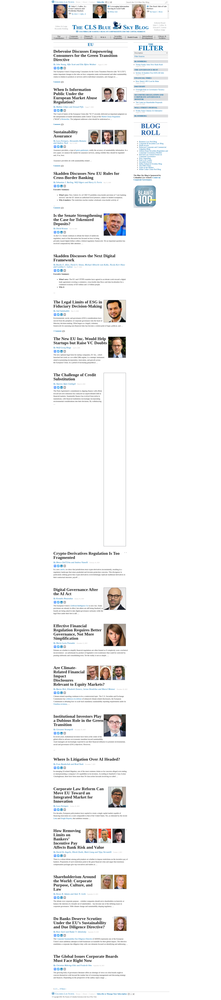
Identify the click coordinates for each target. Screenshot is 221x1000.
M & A (103, 37)
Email (108, 2)
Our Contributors (59, 37)
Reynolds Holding (61, 29)
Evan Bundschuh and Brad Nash (69, 764)
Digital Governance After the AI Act (75, 591)
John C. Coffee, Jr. (80, 14)
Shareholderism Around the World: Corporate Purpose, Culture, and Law (74, 883)
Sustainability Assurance (65, 134)
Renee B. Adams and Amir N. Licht (71, 894)
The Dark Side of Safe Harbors (157, 7)
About (84, 2)
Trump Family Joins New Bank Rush (149, 65)
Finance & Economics (88, 37)
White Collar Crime (146, 169)
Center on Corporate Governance (147, 179)
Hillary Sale (114, 12)
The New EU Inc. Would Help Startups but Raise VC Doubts (80, 340)
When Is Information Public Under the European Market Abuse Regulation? (75, 95)
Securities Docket (145, 162)
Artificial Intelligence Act (79, 606)
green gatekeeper (82, 150)
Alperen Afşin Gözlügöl (66, 384)
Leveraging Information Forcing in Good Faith (118, 7)
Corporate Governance (73, 37)
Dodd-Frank (133, 37)
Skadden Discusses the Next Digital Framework (84, 258)
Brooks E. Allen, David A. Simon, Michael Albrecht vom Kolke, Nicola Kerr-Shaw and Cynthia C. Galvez (89, 266)
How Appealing (145, 158)
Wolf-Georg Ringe (63, 347)
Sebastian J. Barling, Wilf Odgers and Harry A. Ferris (79, 182)
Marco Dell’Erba (63, 562)
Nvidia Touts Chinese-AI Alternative (149, 111)
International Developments (147, 37)
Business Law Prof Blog (148, 142)
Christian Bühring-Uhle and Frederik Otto (74, 965)
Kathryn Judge (159, 30)
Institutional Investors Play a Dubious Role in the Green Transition (78, 720)
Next (168, 11)
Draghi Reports (66, 818)
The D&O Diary (145, 166)
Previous (53, 11)
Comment (56, 82)
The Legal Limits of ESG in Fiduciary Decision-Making (77, 304)
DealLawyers (144, 145)
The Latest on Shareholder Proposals (149, 102)
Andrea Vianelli (81, 562)
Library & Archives (162, 37)
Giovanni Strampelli (64, 729)
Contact (92, 2)
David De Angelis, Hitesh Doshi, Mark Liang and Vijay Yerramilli (84, 852)
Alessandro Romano (78, 141)
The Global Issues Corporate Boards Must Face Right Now (85, 958)
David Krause (62, 228)
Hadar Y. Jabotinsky (77, 932)
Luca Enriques (62, 141)
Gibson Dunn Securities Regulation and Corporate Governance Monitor (153, 152)
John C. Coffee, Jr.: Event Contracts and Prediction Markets (77, 8)
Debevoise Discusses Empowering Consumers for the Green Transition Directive (85, 55)
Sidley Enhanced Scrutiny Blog (150, 164)
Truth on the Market (146, 167)
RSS (106, 2)
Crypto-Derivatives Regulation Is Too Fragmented (86, 555)
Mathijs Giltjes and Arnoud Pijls (69, 107)
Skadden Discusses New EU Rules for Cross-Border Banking (86, 175)
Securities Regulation (118, 37)
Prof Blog (157, 169)
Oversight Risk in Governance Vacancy (150, 90)
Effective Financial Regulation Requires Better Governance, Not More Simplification (77, 632)
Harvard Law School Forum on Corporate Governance (150, 155)
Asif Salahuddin (62, 311)
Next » (63, 989)
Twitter (111, 2)
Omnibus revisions (60, 704)
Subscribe (100, 2)
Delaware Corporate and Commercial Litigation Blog (152, 148)
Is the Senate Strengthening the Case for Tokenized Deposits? (77, 219)
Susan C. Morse (157, 12)
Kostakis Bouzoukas (64, 598)
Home (78, 2)
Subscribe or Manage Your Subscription (112, 994)
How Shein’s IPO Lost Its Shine (147, 81)
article (62, 569)
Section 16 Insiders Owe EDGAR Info (150, 73)
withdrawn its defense (74, 699)
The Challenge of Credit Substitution (74, 377)
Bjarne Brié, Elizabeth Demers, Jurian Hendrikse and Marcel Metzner (85, 689)
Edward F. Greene (159, 28)
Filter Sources (139, 56)
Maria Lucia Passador (65, 643)
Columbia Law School (64, 2)
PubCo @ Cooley (145, 160)
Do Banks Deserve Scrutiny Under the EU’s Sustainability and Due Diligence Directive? (79, 922)
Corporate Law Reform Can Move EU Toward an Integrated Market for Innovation (78, 795)
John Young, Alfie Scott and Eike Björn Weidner (76, 64)
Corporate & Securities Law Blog (151, 143)
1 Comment (57, 331)
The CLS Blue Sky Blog (110, 27)
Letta (55, 818)
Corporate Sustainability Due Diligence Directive (74, 939)
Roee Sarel (60, 932)
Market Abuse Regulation (111, 117)
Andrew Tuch (62, 143)
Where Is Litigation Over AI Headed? (86, 759)
